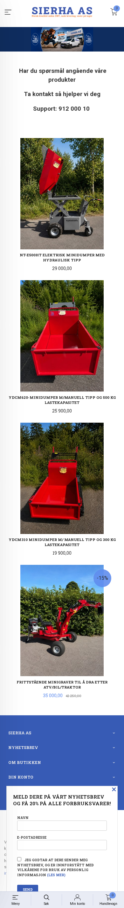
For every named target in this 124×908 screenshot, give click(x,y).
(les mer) (56, 875)
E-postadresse (31, 837)
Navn (23, 817)
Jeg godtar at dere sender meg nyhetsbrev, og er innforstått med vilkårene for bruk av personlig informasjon (55, 867)
